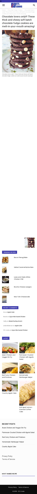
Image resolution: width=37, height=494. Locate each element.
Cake (4, 390)
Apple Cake (10, 312)
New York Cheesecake (22, 297)
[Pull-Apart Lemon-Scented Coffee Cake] (27, 393)
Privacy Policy (7, 456)
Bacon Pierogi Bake (20, 257)
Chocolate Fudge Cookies (15, 10)
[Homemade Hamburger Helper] (27, 368)
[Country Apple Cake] (10, 386)
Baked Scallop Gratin (15, 321)
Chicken (5, 352)
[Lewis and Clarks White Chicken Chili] (5, 279)
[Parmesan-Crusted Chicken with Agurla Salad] (27, 347)
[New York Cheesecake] (4, 299)
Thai (4, 372)
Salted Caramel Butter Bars (23, 267)
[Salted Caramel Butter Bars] (4, 269)
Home (4, 10)
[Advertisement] (18, 158)
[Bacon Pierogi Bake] (5, 260)
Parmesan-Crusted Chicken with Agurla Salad (26, 357)
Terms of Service (8, 459)
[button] (3, 5)
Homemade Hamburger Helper (25, 376)
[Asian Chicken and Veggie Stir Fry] (10, 347)
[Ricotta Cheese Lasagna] (5, 289)
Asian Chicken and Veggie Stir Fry (8, 356)
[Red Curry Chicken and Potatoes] (10, 368)
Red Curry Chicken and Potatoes (8, 376)
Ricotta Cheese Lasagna (22, 287)
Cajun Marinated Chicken (17, 316)
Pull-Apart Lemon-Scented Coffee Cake (26, 409)
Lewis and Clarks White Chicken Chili (22, 278)
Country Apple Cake (9, 393)
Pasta (21, 372)
